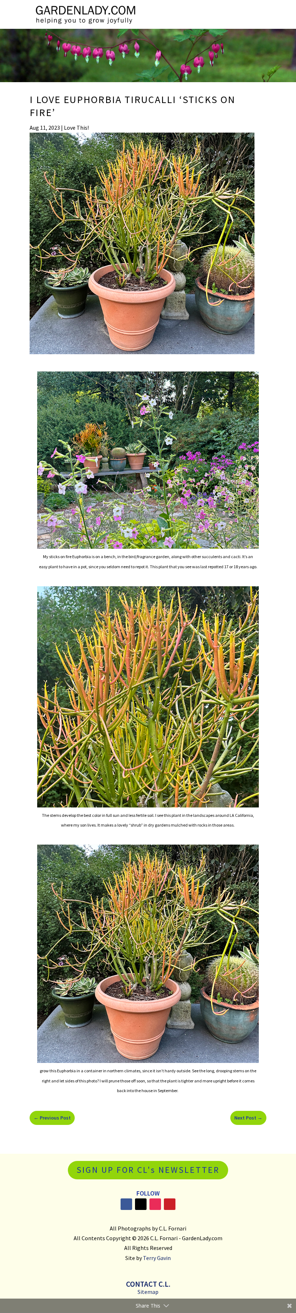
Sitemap (148, 1291)
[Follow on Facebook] (126, 1204)
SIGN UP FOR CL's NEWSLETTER (148, 1169)
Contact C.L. (148, 1284)
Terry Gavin (157, 1257)
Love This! (76, 127)
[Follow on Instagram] (155, 1204)
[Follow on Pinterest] (169, 1204)
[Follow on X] (141, 1204)
